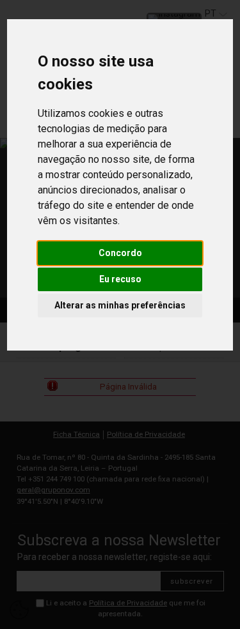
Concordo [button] (120, 253)
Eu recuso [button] (120, 279)
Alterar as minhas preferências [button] (120, 305)
